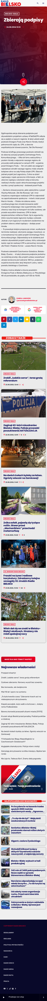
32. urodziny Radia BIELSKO (14, 572)
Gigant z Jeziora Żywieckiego (25, 840)
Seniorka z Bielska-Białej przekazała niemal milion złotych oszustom (28, 830)
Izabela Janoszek (24, 298)
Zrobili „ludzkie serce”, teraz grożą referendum (23, 379)
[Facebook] (16, 989)
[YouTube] (5, 989)
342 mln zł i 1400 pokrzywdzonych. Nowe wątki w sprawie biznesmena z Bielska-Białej (28, 873)
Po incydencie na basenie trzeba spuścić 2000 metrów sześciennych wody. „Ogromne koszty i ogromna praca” (27, 810)
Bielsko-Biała (11, 14)
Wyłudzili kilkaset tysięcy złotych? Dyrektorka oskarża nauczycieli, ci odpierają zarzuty (27, 851)
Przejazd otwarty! (8, 673)
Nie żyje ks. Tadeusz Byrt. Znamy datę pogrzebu (21, 759)
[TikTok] (10, 989)
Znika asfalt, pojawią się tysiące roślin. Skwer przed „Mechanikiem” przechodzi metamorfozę (21, 527)
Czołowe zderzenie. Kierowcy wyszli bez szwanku (21, 682)
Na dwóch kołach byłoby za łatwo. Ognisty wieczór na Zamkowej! (22, 477)
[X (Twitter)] (7, 989)
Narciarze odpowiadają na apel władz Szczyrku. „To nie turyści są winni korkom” (28, 883)
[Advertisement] (23, 50)
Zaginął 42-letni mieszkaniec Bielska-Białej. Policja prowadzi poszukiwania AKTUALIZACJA (21, 428)
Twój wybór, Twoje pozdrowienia (21, 786)
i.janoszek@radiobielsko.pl (27, 301)
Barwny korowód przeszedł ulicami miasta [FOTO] (21, 711)
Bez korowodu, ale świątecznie (14, 687)
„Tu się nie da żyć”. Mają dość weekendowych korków (26, 819)
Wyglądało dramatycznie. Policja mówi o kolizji (20, 746)
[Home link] (11, 3)
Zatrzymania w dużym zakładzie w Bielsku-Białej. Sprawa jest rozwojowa (27, 905)
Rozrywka (8, 782)
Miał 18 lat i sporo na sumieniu (13, 692)
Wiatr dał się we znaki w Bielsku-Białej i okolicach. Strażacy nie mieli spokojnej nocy (22, 631)
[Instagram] (13, 989)
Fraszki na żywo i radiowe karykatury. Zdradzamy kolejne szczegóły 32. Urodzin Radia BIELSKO (21, 579)
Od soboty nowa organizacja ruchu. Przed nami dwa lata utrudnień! (25, 894)
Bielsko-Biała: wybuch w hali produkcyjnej (25, 862)
